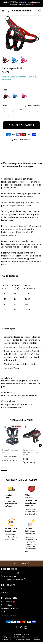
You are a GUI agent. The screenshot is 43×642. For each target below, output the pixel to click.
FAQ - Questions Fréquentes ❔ (13, 579)
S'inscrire (4, 592)
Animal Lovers (24, 634)
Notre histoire (6, 605)
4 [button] (21, 470)
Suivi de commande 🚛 (10, 573)
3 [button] (16, 470)
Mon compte (20, 563)
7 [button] (39, 470)
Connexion (5, 589)
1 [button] (4, 470)
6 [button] (33, 470)
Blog (3, 612)
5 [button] (27, 470)
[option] (11, 444)
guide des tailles (33, 105)
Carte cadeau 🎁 (8, 602)
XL (8, 115)
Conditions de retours (9, 608)
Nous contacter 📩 (8, 576)
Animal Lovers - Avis (8, 615)
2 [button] (10, 470)
